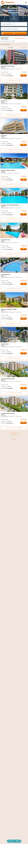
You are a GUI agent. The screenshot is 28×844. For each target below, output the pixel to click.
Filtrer (11, 841)
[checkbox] (2, 51)
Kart (18, 841)
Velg (23, 75)
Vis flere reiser (14, 433)
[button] (7, 24)
